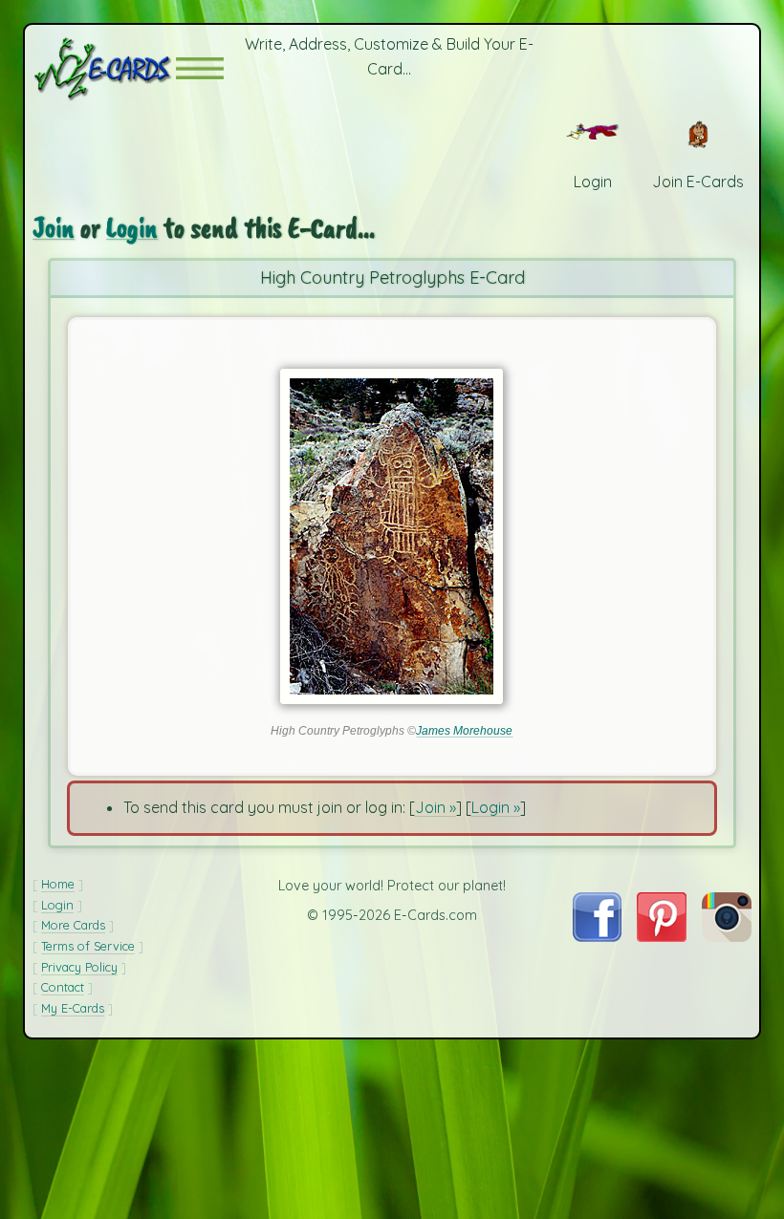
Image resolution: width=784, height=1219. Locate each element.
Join (54, 227)
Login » (495, 807)
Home (58, 883)
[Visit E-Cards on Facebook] (597, 936)
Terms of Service (88, 945)
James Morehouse (464, 731)
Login (132, 227)
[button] (200, 68)
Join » (435, 807)
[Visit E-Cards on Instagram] (726, 936)
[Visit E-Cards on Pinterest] (661, 936)
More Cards (73, 924)
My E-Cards (72, 1008)
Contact (62, 986)
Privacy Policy (79, 966)
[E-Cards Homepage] (104, 68)
